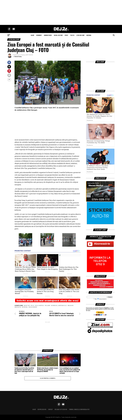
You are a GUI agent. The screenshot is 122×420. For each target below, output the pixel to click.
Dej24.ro (70, 305)
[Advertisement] (61, 12)
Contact (50, 409)
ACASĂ (32, 35)
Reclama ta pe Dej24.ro (61, 409)
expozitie (18, 307)
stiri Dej (25, 307)
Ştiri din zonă (80, 35)
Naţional (88, 35)
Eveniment (39, 35)
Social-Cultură (58, 35)
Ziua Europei (33, 307)
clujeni (47, 305)
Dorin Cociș (18, 56)
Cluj (32, 305)
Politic (72, 35)
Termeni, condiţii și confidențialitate (79, 409)
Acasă (34, 409)
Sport (66, 35)
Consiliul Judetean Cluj (59, 305)
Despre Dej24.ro (42, 409)
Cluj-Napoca (40, 305)
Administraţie (48, 35)
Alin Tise (27, 305)
